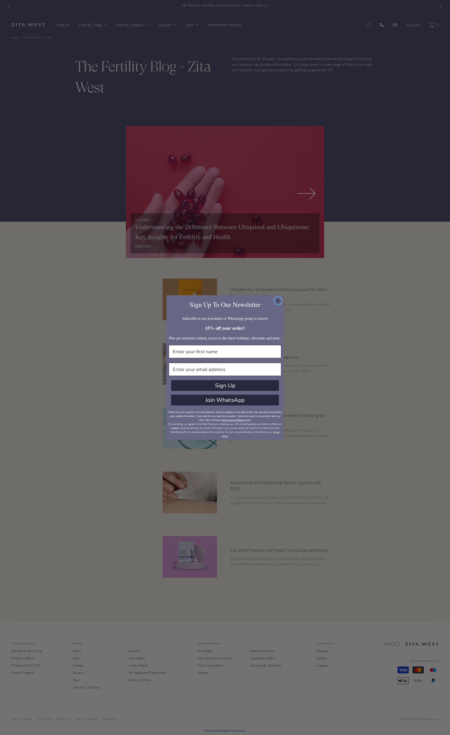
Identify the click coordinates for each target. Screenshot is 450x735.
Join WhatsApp (225, 400)
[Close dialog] (278, 301)
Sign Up (225, 385)
